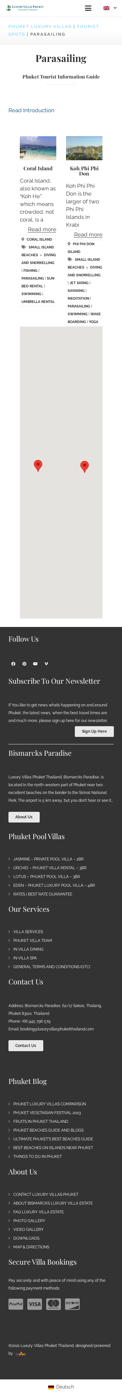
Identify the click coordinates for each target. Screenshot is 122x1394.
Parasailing (32, 278)
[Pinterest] (24, 664)
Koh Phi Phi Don (84, 171)
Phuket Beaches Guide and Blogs (48, 1130)
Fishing (30, 271)
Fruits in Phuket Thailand (40, 1121)
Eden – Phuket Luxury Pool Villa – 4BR (54, 885)
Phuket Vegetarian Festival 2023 (47, 1113)
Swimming (31, 294)
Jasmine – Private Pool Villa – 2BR (48, 859)
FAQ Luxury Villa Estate (38, 1212)
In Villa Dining (28, 949)
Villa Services (28, 932)
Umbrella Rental (38, 302)
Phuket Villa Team (32, 940)
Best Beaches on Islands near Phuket (53, 1148)
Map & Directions (31, 1247)
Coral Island (38, 168)
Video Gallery (28, 1229)
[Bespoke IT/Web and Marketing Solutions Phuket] (20, 1353)
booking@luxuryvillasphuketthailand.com (57, 1029)
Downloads (26, 1238)
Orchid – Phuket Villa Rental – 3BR (50, 868)
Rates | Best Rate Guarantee (42, 894)
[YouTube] (35, 664)
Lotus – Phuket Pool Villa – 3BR (46, 876)
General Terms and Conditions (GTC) (51, 967)
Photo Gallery (29, 1221)
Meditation (78, 298)
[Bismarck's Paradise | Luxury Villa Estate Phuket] (25, 8)
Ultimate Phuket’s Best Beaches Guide (53, 1139)
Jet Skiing (79, 283)
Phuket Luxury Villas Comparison (49, 1104)
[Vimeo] (46, 664)
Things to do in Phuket (37, 1156)
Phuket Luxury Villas (40, 26)
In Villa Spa (25, 958)
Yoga (93, 322)
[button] (88, 8)
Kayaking (76, 291)
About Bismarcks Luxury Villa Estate (53, 1203)
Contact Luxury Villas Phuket (45, 1194)
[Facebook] (13, 664)
